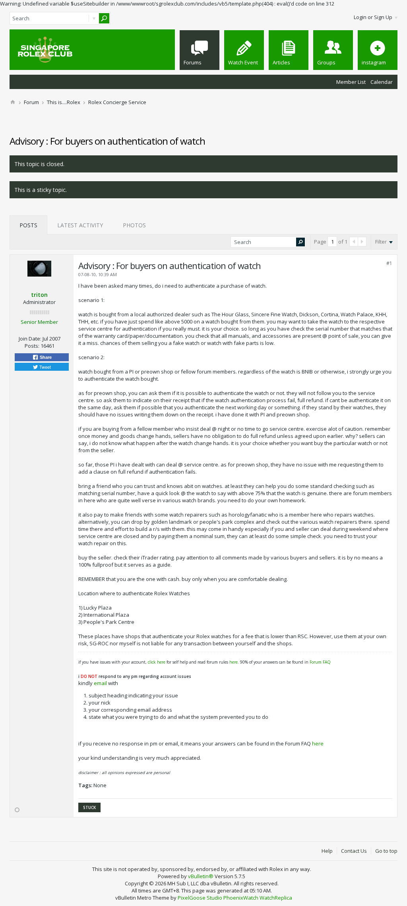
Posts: (32, 345)
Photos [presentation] (134, 225)
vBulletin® (200, 876)
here (233, 662)
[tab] (28, 224)
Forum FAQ (320, 662)
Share (45, 357)
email (100, 683)
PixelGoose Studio (200, 897)
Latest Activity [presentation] (80, 225)
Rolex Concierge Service (117, 102)
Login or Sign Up (373, 17)
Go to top (386, 850)
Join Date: (30, 338)
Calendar (381, 81)
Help (327, 850)
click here (156, 662)
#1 (389, 263)
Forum (31, 102)
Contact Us (354, 850)
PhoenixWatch (240, 897)
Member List (351, 81)
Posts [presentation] (28, 225)
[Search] (104, 18)
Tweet (44, 367)
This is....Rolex (63, 102)
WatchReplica (276, 897)
